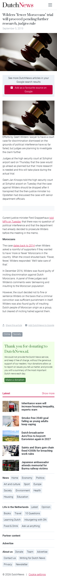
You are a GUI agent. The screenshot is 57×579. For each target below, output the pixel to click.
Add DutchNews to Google (41, 325)
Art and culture (12, 484)
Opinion (46, 507)
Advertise (42, 551)
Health (37, 490)
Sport (27, 484)
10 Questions (32, 513)
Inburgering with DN (35, 519)
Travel (18, 513)
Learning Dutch (12, 519)
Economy (27, 477)
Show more (48, 393)
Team (30, 551)
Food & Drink (11, 526)
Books (7, 513)
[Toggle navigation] (50, 5)
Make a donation (15, 379)
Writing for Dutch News (32, 558)
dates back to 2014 (24, 245)
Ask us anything (31, 526)
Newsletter (22, 564)
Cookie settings (37, 574)
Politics (40, 477)
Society (17, 334)
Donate (19, 551)
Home (14, 477)
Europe (37, 484)
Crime (7, 334)
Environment (23, 490)
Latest (6, 393)
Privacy (8, 564)
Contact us (10, 558)
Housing (8, 496)
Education (22, 496)
